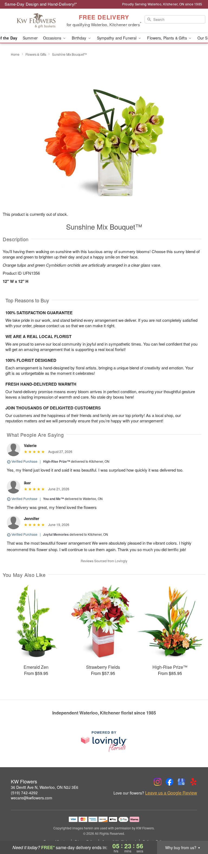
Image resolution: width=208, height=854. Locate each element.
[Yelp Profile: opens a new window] (193, 782)
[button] (194, 831)
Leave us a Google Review (171, 793)
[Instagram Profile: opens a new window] (157, 782)
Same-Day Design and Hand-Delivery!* (41, 4)
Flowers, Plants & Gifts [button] (167, 38)
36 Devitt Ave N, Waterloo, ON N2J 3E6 (44, 787)
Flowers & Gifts (35, 54)
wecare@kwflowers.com (31, 797)
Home (15, 54)
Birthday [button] (79, 38)
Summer (30, 38)
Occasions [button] (52, 38)
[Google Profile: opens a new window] (181, 782)
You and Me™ (53, 498)
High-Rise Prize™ (56, 461)
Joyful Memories (56, 534)
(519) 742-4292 (24, 792)
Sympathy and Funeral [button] (117, 38)
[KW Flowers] (35, 21)
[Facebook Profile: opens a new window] (169, 782)
